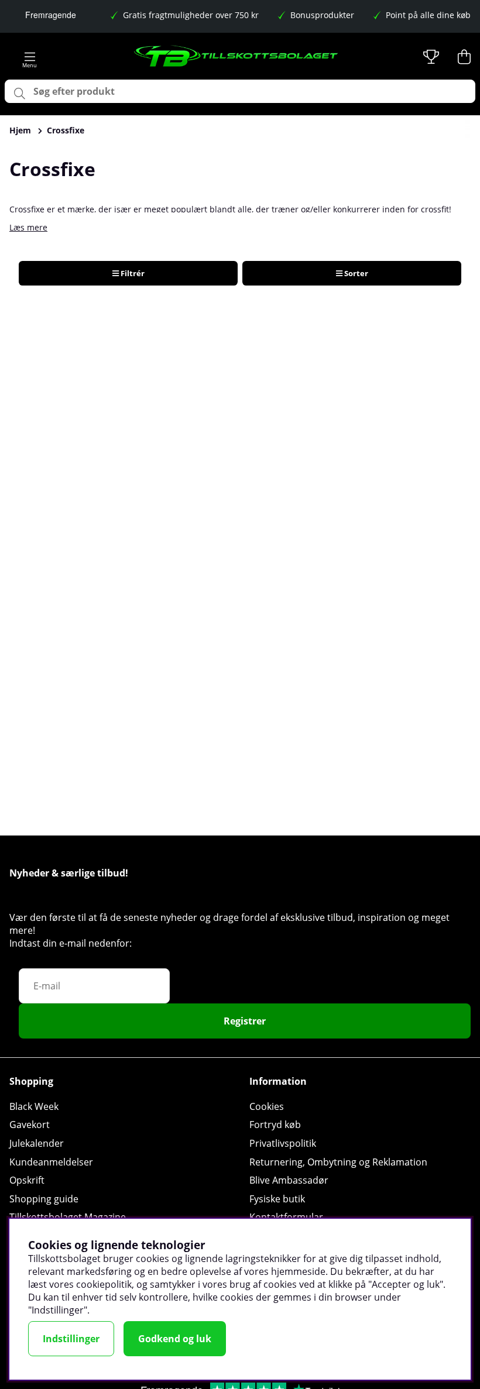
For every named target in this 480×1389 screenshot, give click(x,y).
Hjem (20, 130)
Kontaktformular (286, 1217)
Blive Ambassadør (288, 1180)
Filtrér (132, 273)
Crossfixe (65, 130)
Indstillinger (71, 1338)
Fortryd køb (275, 1124)
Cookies (266, 1106)
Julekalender (36, 1143)
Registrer (245, 1021)
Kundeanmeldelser (51, 1162)
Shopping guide (43, 1198)
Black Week (34, 1106)
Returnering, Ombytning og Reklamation (338, 1162)
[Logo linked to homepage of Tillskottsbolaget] (236, 56)
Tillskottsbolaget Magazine (67, 1217)
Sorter (355, 273)
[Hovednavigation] (29, 56)
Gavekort (29, 1124)
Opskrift (26, 1180)
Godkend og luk (174, 1338)
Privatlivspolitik (282, 1143)
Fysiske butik (277, 1198)
